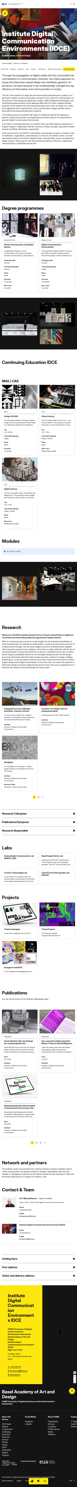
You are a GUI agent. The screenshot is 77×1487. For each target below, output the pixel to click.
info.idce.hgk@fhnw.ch (27, 1239)
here (46, 999)
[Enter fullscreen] (74, 1372)
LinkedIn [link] (28, 1424)
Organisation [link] (53, 1421)
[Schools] (32, 1481)
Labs (27, 69)
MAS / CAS (10, 381)
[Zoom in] (74, 1376)
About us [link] (17, 63)
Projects (33, 69)
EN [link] (74, 4)
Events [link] (5, 1445)
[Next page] (43, 797)
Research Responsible (15, 830)
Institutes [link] (24, 63)
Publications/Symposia (15, 822)
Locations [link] (52, 1427)
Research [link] (6, 1437)
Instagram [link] (29, 1421)
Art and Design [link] (7, 63)
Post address (9, 1267)
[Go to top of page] (72, 1391)
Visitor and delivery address (18, 1275)
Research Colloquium (14, 813)
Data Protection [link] (7, 1481)
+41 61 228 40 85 (25, 1210)
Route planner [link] (15, 1375)
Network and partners (55, 69)
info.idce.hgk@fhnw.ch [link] (18, 1371)
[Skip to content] (5, 13)
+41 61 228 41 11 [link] (15, 1367)
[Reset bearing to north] (74, 1381)
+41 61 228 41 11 (25, 1233)
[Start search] (38, 1481)
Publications (42, 69)
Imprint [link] (19, 1481)
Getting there (9, 1258)
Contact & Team (69, 69)
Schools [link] (51, 1424)
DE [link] (71, 4)
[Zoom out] (74, 1379)
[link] (12, 4)
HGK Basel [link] (6, 1424)
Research (21, 69)
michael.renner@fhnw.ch (27, 1216)
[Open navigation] (45, 1481)
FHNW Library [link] (54, 1429)
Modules (13, 69)
